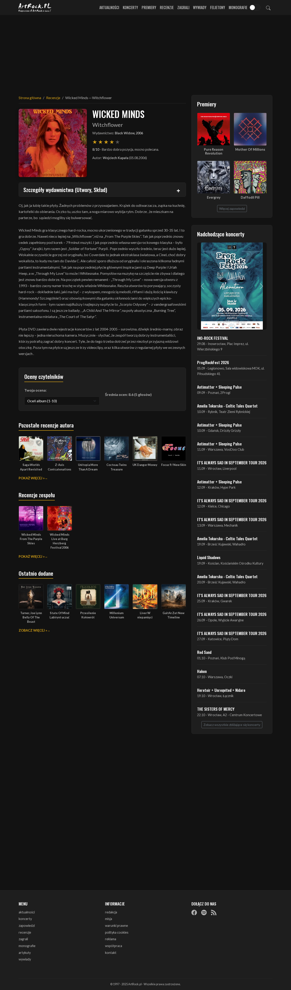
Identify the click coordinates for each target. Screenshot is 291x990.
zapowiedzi (27, 926)
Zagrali (183, 7)
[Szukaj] (268, 7)
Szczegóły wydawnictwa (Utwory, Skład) (65, 189)
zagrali (23, 939)
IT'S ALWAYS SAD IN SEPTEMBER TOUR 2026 (231, 462)
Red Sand (204, 652)
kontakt (110, 953)
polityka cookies (116, 932)
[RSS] (213, 912)
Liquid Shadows (209, 557)
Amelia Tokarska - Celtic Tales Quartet (227, 406)
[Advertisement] (145, 52)
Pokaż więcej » (32, 478)
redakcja (111, 912)
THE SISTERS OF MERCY (215, 709)
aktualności (27, 912)
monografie (27, 946)
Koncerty (130, 7)
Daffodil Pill (250, 197)
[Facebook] (194, 912)
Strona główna (30, 97)
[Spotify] (204, 912)
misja (108, 919)
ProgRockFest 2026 (213, 362)
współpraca (113, 946)
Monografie (238, 7)
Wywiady (199, 7)
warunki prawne (116, 926)
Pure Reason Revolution (213, 151)
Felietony (217, 7)
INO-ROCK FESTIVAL (212, 338)
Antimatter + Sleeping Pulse (219, 387)
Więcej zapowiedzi (232, 208)
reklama (110, 939)
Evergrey (214, 197)
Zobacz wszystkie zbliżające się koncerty (231, 725)
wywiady (25, 959)
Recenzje (167, 7)
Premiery (149, 7)
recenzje (25, 932)
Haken (202, 671)
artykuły (25, 953)
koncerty (25, 919)
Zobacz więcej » (33, 630)
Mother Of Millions (250, 149)
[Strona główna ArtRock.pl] (35, 7)
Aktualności (109, 7)
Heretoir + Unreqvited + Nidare (221, 690)
